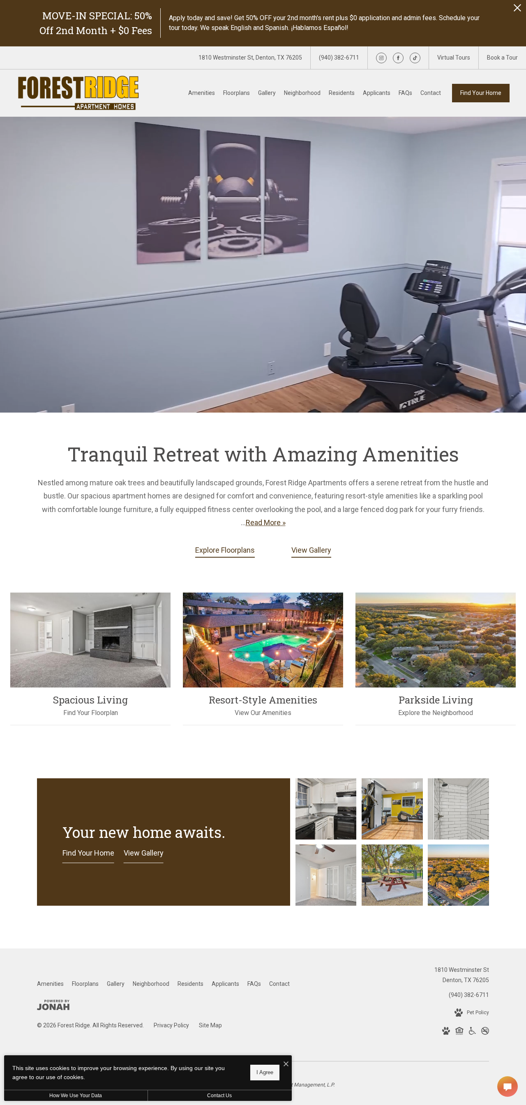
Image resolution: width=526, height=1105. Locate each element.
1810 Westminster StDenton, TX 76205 (461, 975)
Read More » (266, 522)
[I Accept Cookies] (286, 1064)
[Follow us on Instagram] (381, 58)
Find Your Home (480, 93)
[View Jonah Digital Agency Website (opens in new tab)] (53, 1006)
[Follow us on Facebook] (398, 58)
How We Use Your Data (75, 1095)
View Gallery (311, 550)
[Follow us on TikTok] (415, 58)
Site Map (210, 1025)
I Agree (264, 1072)
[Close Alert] (517, 10)
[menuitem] (201, 93)
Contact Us (219, 1095)
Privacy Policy (171, 1025)
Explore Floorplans (225, 550)
